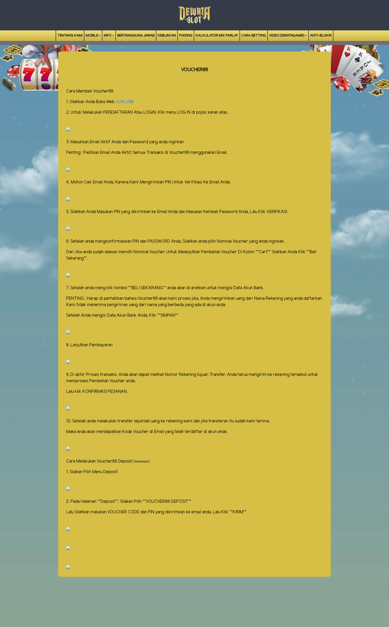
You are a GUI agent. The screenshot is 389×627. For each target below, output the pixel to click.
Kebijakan (167, 36)
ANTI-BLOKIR (321, 36)
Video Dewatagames (287, 36)
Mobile (92, 36)
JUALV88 (124, 101)
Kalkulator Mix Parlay (217, 36)
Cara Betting (253, 36)
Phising (185, 36)
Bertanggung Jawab (136, 36)
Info (107, 36)
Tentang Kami (70, 36)
